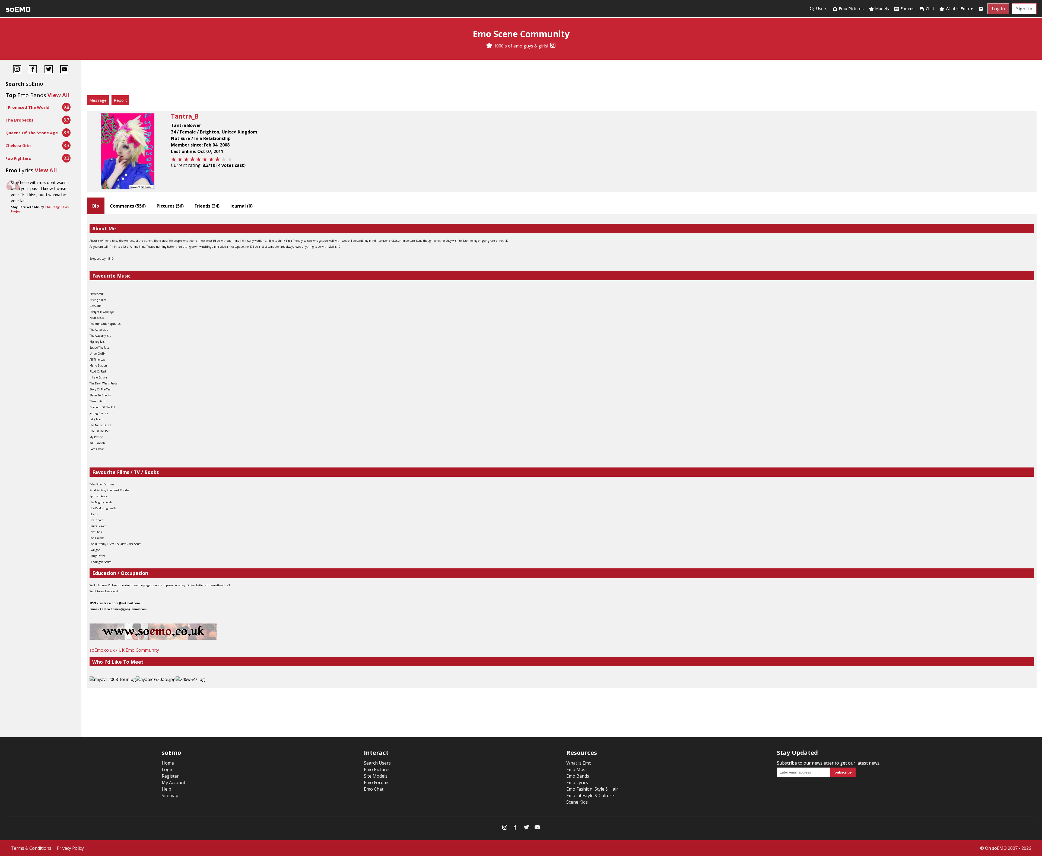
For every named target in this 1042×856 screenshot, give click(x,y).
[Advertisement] (562, 78)
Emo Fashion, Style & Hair (592, 789)
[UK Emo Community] (153, 638)
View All (58, 95)
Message (98, 100)
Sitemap (170, 795)
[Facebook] (33, 70)
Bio (95, 206)
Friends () (207, 206)
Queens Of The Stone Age (31, 132)
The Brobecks (19, 120)
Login (167, 769)
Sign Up (1024, 9)
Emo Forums (376, 782)
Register (170, 776)
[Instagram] (552, 46)
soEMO (18, 9)
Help (166, 789)
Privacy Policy (70, 848)
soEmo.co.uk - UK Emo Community (124, 650)
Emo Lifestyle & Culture (590, 795)
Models (881, 8)
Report (120, 100)
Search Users (377, 763)
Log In (998, 9)
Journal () (241, 206)
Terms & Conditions (31, 848)
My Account (173, 782)
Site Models (375, 776)
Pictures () (170, 206)
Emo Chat (373, 789)
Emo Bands (577, 776)
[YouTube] (64, 70)
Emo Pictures (851, 8)
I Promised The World (27, 107)
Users (821, 8)
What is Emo (959, 8)
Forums (907, 8)
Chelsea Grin (18, 145)
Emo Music (577, 769)
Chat (930, 8)
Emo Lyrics (577, 782)
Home (168, 763)
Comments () (128, 206)
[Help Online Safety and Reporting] (981, 9)
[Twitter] (49, 70)
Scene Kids (577, 802)
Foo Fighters (18, 158)
